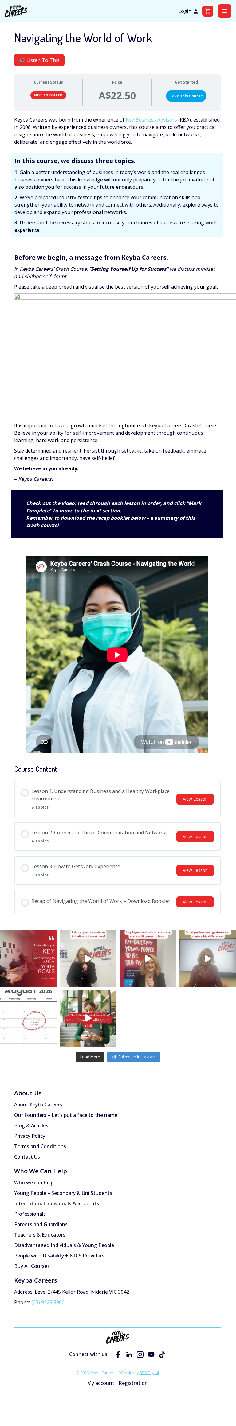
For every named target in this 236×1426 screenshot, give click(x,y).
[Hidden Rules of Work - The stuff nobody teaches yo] (88, 958)
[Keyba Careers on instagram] (140, 1354)
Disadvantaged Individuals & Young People (64, 1245)
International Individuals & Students (56, 1203)
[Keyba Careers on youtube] (151, 1354)
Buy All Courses (32, 1266)
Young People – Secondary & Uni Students (63, 1193)
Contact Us (27, 1156)
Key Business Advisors (151, 119)
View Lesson (195, 799)
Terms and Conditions (40, 1146)
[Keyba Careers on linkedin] (129, 1354)
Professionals (30, 1213)
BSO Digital (149, 1372)
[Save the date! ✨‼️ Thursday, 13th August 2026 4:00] (28, 1018)
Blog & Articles (31, 1125)
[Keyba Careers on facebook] (118, 1354)
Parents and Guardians (41, 1224)
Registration (133, 1383)
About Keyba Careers (38, 1104)
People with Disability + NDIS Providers (59, 1255)
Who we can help (33, 1182)
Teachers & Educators (39, 1234)
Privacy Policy (29, 1136)
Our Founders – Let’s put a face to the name (65, 1115)
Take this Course (186, 96)
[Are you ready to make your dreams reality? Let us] (28, 958)
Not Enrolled (48, 95)
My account (100, 1383)
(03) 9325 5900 (48, 1302)
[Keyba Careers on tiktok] (162, 1354)
